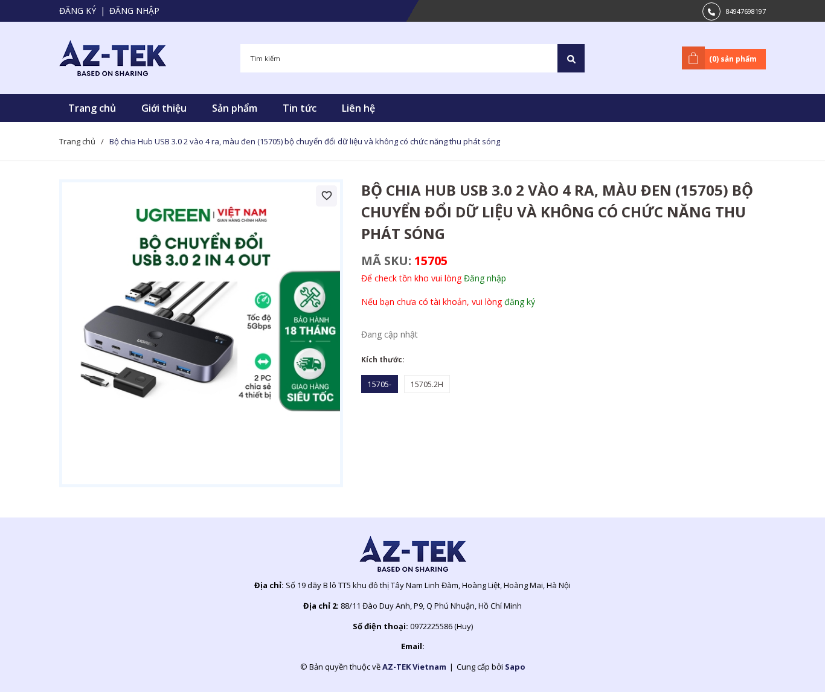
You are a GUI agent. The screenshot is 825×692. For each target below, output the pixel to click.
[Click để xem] (201, 333)
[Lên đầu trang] (786, 664)
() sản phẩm (733, 59)
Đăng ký (77, 10)
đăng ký (519, 301)
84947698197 (746, 11)
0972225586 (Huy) (441, 626)
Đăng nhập (134, 10)
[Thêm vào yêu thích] (326, 196)
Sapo (515, 666)
